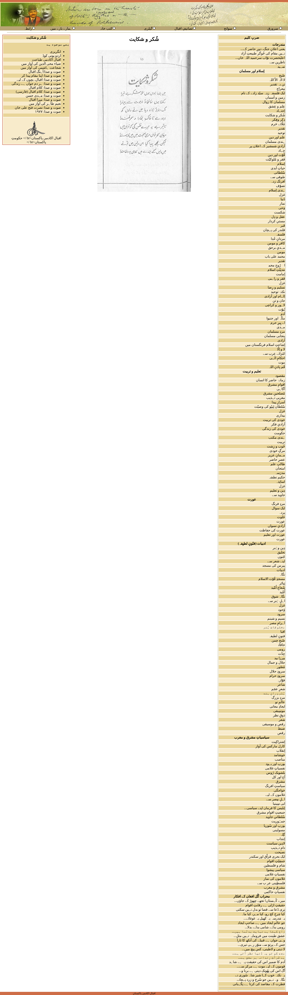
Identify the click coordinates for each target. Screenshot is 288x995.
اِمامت (280, 274)
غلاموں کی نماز (274, 878)
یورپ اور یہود (275, 764)
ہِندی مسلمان (275, 141)
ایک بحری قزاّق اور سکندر (267, 856)
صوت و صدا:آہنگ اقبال (44, 71)
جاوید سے (278, 495)
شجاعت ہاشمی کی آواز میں (41, 67)
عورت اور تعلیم (274, 534)
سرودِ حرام (277, 675)
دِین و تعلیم (277, 490)
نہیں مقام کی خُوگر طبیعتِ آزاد (263, 53)
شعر (282, 719)
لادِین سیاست (275, 843)
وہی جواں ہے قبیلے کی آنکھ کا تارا (261, 940)
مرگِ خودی (277, 451)
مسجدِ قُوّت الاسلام (271, 579)
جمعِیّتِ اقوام (276, 861)
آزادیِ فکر (278, 424)
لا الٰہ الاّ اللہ (277, 80)
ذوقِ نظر (279, 715)
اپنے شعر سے (276, 561)
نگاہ (282, 574)
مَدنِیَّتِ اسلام (276, 269)
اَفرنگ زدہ (278, 181)
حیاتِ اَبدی (278, 168)
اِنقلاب (280, 750)
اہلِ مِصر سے (275, 799)
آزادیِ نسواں (276, 526)
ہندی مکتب (276, 437)
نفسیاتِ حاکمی (274, 892)
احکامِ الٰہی (277, 358)
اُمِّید (282, 592)
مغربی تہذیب (275, 398)
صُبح (282, 75)
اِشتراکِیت (278, 742)
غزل (282, 194)
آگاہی (281, 389)
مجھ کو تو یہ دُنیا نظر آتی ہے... (258, 953)
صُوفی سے (277, 177)
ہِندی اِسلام (277, 190)
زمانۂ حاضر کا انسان (270, 380)
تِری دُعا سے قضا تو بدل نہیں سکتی (260, 909)
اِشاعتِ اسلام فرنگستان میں (265, 345)
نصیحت (280, 852)
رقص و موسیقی (273, 724)
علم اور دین (277, 137)
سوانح (228, 28)
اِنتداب (281, 839)
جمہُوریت (278, 821)
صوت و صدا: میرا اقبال (45, 99)
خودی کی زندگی (273, 428)
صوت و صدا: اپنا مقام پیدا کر (41, 75)
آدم (283, 314)
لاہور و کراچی (275, 305)
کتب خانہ (105, 28)
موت (281, 362)
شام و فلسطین (274, 865)
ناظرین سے (277, 62)
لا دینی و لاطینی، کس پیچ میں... (263, 949)
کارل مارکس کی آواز (270, 746)
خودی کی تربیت (274, 420)
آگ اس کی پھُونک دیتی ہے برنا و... (262, 971)
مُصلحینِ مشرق (274, 393)
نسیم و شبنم (276, 618)
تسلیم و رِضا (276, 287)
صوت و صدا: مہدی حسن (43, 95)
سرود (281, 614)
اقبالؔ (280, 631)
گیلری (148, 28)
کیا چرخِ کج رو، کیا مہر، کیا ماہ (263, 914)
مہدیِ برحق (276, 247)
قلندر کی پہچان (274, 230)
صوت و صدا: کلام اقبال (45, 87)
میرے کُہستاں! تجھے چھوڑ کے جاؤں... (259, 900)
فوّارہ (281, 680)
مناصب (280, 759)
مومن (281, 252)
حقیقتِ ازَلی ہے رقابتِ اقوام (265, 905)
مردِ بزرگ (278, 697)
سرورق (273, 28)
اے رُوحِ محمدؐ (274, 265)
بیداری (280, 415)
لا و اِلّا (281, 349)
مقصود (280, 375)
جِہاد (281, 150)
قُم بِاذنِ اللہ (276, 367)
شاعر (281, 684)
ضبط (281, 728)
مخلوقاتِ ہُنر (274, 627)
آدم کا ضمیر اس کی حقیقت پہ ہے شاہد (257, 962)
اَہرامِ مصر (277, 623)
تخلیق (281, 552)
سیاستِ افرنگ (275, 786)
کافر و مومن (276, 243)
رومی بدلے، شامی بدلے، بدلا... (265, 927)
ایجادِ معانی (277, 706)
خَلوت (281, 517)
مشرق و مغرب (274, 887)
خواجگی (279, 790)
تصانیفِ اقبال (183, 28)
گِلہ (282, 834)
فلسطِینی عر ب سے (271, 883)
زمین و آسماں (275, 97)
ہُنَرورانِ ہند (274, 693)
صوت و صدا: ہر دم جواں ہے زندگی (36, 83)
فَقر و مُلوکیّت (275, 159)
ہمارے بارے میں (61, 28)
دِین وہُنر (279, 548)
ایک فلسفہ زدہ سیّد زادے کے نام (263, 93)
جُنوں (281, 556)
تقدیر (281, 128)
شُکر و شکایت (275, 115)
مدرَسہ (280, 473)
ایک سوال (278, 508)
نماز (282, 203)
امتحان (280, 468)
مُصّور (281, 667)
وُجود (281, 609)
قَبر (282, 225)
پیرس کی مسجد (273, 565)
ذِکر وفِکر (278, 119)
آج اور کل (278, 777)
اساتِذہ (280, 481)
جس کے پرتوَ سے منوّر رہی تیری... (261, 944)
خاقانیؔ (279, 645)
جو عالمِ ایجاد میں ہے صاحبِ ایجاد (261, 923)
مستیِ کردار (276, 221)
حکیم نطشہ (276, 477)
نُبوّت (281, 309)
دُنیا (283, 199)
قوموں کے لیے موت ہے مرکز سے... (261, 966)
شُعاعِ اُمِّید (278, 587)
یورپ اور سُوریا (274, 825)
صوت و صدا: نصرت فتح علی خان (38, 107)
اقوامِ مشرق (276, 384)
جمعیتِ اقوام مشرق (271, 812)
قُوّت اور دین (276, 155)
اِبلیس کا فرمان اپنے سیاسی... (264, 808)
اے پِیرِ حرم (278, 322)
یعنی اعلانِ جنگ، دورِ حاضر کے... (263, 49)
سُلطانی (279, 172)
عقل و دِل (278, 216)
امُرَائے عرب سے (274, 353)
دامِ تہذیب (278, 847)
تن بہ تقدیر (277, 84)
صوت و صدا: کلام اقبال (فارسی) (38, 91)
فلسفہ (280, 234)
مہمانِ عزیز (276, 455)
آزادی (281, 340)
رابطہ (28, 28)
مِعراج (281, 88)
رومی (281, 649)
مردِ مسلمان (276, 331)
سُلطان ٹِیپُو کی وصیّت (269, 406)
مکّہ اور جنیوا (275, 318)
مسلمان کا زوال (273, 102)
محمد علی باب (275, 256)
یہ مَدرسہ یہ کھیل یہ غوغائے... (264, 918)
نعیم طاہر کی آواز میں (45, 103)
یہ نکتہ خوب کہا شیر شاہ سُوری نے (260, 975)
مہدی (281, 327)
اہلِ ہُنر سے (276, 601)
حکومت (279, 433)
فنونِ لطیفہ (277, 636)
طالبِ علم (278, 464)
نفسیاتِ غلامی (275, 768)
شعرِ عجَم (278, 689)
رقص (281, 733)
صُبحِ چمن (278, 640)
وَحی (282, 208)
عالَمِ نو (280, 702)
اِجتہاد (280, 110)
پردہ (282, 512)
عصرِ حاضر (277, 459)
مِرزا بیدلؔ (277, 658)
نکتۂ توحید (278, 292)
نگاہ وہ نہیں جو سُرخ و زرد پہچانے (261, 979)
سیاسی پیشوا (275, 870)
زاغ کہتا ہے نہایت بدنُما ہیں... (258, 931)
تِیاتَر (282, 583)
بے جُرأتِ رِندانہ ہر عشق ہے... (261, 957)
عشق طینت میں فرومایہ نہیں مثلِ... (259, 936)
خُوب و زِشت (276, 446)
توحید (281, 133)
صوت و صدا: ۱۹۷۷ (48, 111)
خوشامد (279, 755)
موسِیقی (279, 711)
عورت (280, 521)
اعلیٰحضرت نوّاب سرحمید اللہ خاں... (260, 58)
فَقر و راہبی (276, 278)
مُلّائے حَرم (278, 124)
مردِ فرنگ (278, 503)
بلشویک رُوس (275, 772)
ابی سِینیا (279, 803)
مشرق (280, 781)
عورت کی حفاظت (272, 530)
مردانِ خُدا (278, 239)
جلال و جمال (276, 662)
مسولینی (279, 830)
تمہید (281, 66)
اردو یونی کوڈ (52, 55)
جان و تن (279, 300)
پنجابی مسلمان (274, 336)
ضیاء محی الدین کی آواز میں (41, 63)
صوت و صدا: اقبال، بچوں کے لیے (39, 79)
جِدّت (281, 653)
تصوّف (280, 186)
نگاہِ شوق (278, 596)
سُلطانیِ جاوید (275, 817)
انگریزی (55, 51)
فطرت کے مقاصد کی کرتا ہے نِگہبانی (259, 984)
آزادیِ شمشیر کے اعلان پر (267, 146)
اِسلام (281, 163)
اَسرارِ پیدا (278, 402)
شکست (279, 212)
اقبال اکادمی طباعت (46, 59)
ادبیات (281, 570)
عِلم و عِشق (276, 106)
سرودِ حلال (277, 671)
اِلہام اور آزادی (274, 296)
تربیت (281, 442)
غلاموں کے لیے (275, 795)
